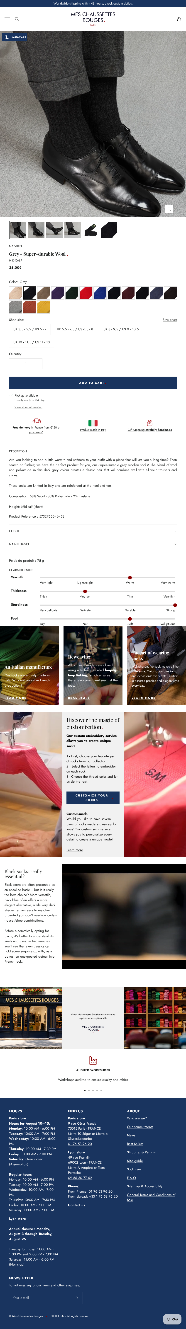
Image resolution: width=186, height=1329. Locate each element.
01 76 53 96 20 (80, 1143)
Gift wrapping (150, 430)
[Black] (142, 293)
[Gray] (29, 293)
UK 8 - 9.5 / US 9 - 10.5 (121, 329)
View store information (28, 407)
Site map (133, 1186)
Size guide (135, 1160)
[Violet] (57, 293)
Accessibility (153, 1186)
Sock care (134, 1169)
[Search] (17, 19)
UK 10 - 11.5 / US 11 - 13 (31, 342)
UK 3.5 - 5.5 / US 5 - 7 (29, 329)
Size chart (170, 319)
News (131, 1135)
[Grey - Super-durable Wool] (18, 230)
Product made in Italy (93, 430)
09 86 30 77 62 (80, 1177)
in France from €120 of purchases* (36, 429)
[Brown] (170, 293)
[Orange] (29, 307)
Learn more (74, 849)
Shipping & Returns (141, 1152)
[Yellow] (43, 307)
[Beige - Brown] (43, 293)
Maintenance (19, 544)
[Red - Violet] (128, 293)
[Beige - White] (15, 293)
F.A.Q (131, 1177)
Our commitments (140, 1126)
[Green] (71, 293)
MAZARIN (15, 246)
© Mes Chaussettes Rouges (26, 1316)
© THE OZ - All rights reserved (70, 1316)
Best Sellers (135, 1143)
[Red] (86, 293)
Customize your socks (92, 797)
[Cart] (179, 19)
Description (18, 451)
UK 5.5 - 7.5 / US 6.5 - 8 (75, 329)
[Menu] (7, 19)
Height (14, 531)
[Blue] (100, 293)
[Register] (76, 1298)
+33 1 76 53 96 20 (103, 1196)
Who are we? (137, 1118)
